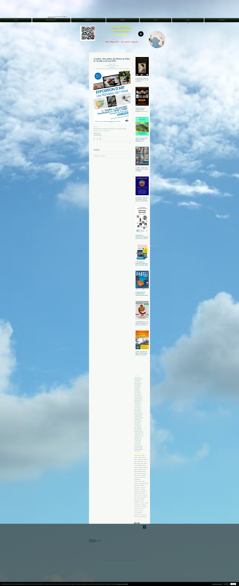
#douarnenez (136, 516)
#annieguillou (142, 489)
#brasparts (142, 498)
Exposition (96, 130)
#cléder (135, 506)
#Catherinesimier (140, 459)
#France (145, 463)
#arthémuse (144, 491)
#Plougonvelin (144, 473)
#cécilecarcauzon (137, 514)
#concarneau (141, 508)
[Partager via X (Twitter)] (97, 138)
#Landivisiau (145, 467)
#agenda (146, 483)
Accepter (233, 584)
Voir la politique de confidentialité (121, 584)
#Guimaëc (136, 465)
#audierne (136, 495)
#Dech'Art (146, 459)
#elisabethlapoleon (143, 516)
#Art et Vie (136, 457)
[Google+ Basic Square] (139, 523)
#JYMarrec (144, 465)
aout (102, 130)
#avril (135, 497)
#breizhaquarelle (137, 500)
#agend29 (142, 483)
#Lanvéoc (136, 469)
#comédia (136, 508)
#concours (136, 510)
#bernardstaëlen (144, 497)
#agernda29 (142, 485)
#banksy (138, 497)
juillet (116, 128)
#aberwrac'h (136, 483)
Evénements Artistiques (97, 134)
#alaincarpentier (137, 487)
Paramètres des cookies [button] (217, 584)
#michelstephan (105, 128)
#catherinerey (144, 504)
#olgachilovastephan (122, 128)
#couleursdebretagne (138, 512)
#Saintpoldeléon (137, 479)
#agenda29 (111, 128)
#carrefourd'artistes (137, 504)
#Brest (140, 457)
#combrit (139, 506)
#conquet (140, 510)
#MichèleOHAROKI (138, 471)
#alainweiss (143, 487)
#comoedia (144, 506)
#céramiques (144, 514)
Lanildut (105, 130)
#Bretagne (144, 457)
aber (108, 130)
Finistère (126, 31)
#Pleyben (139, 473)
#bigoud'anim (136, 498)
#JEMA (140, 465)
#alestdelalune (137, 489)
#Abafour (143, 455)
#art (140, 491)
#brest (142, 500)
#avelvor (140, 495)
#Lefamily (140, 469)
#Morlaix (144, 471)
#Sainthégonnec (142, 477)
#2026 (139, 455)
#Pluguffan (144, 475)
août (99, 130)
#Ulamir (143, 481)
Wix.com (133, 560)
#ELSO (135, 461)
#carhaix (146, 502)
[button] (88, 20)
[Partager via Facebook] (94, 138)
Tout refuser (226, 584)
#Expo (142, 463)
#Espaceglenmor (137, 463)
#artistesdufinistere (97, 128)
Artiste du (117, 31)
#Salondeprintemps (137, 481)
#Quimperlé (136, 477)
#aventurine (145, 495)
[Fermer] (237, 584)
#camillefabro (136, 502)
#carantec (142, 502)
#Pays (135, 473)
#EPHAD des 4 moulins (142, 461)
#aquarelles (136, 491)
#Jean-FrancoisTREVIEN (138, 467)
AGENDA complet (97, 133)
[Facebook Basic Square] (135, 523)
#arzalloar (143, 493)
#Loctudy (144, 469)
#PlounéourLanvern (137, 475)
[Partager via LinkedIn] (100, 138)
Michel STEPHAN (121, 27)
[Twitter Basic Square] (137, 523)
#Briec (135, 459)
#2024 (135, 455)
